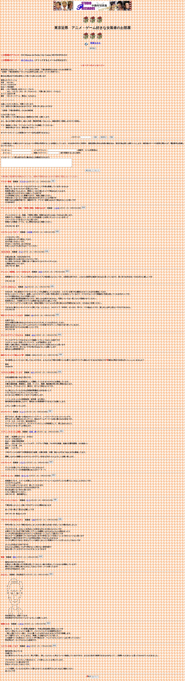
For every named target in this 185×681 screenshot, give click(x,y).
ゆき (40, 272)
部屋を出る (95, 43)
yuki (33, 520)
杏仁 (14, 557)
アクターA (24, 181)
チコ (20, 252)
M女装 (29, 232)
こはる (56, 208)
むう (28, 500)
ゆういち (25, 476)
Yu (26, 287)
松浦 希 (32, 432)
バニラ (22, 462)
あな (28, 646)
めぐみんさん (27, 60)
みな (33, 335)
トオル (20, 624)
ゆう (32, 372)
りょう (22, 412)
